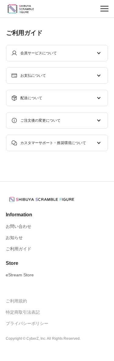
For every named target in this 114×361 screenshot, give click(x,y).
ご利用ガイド (18, 248)
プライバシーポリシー (27, 323)
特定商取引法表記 (23, 312)
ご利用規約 (16, 301)
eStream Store (20, 274)
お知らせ (14, 237)
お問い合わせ (18, 226)
